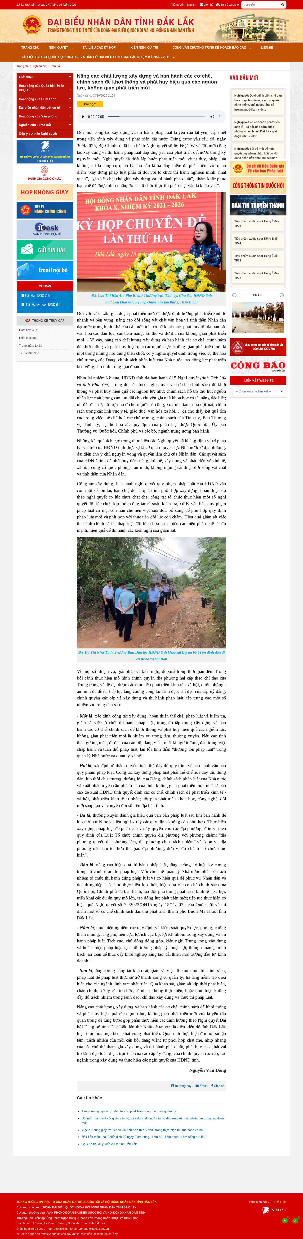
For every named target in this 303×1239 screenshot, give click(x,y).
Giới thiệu (26, 77)
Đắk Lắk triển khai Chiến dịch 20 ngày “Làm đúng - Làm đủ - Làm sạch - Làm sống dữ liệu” (144, 1137)
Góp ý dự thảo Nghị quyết (38, 133)
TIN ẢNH (258, 295)
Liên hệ (267, 47)
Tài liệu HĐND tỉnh (37, 295)
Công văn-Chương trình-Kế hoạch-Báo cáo (210, 47)
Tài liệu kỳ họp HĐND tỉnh (43, 304)
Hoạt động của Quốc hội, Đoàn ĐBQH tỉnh (41, 88)
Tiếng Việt (177, 4)
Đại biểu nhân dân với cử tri (39, 107)
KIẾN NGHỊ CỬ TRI (144, 47)
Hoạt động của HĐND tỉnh (37, 99)
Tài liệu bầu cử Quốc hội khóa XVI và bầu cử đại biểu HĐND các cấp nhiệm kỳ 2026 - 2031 (95, 57)
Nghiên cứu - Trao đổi (46, 66)
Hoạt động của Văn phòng (38, 116)
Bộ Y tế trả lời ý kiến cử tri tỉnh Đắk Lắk (109, 1144)
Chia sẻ (218, 1086)
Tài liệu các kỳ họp (100, 47)
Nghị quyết (59, 47)
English (191, 4)
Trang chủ (30, 47)
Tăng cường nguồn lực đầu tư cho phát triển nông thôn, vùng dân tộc (129, 1111)
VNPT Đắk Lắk (276, 1201)
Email (203, 1086)
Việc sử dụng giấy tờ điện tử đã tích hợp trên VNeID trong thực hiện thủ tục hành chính (142, 1130)
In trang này (183, 1086)
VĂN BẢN (45, 286)
